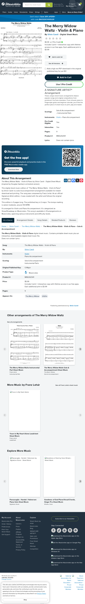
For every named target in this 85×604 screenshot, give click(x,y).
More (64, 13)
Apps (56, 12)
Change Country (6, 579)
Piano (4, 12)
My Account (70, 6)
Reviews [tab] (73, 220)
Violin (58, 117)
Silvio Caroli (53, 35)
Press (18, 526)
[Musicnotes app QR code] (71, 160)
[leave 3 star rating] (53, 38)
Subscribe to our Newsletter (64, 519)
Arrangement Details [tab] (25, 220)
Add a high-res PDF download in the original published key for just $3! (64, 70)
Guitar (10, 12)
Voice (16, 12)
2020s (44, 296)
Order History (6, 524)
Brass (31, 12)
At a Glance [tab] (7, 220)
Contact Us (19, 537)
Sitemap (33, 546)
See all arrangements (14, 322)
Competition (34, 549)
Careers (18, 524)
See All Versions (54, 63)
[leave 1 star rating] (46, 38)
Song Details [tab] (42, 220)
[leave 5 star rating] (60, 38)
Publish (18, 529)
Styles (46, 12)
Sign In (73, 4)
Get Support (6, 534)
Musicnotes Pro (58, 4)
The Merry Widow (32, 296)
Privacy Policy (20, 550)
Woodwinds (24, 12)
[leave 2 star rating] (50, 38)
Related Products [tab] (58, 220)
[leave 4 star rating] (56, 38)
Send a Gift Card (59, 6)
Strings (37, 12)
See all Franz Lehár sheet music (66, 385)
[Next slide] (80, 349)
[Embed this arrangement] (65, 180)
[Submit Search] (48, 5)
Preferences (6, 527)
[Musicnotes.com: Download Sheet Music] (11, 4)
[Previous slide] (4, 349)
